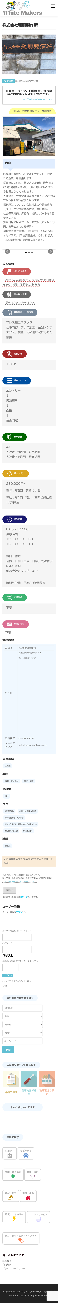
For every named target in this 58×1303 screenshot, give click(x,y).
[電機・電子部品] (13, 1176)
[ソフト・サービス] (38, 1219)
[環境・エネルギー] (14, 1219)
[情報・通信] (32, 1176)
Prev (7, 251)
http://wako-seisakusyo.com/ (37, 99)
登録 (4, 986)
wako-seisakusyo (26, 859)
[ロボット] (9, 1155)
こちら (19, 912)
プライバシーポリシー (13, 1268)
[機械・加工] (10, 1197)
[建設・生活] (28, 1197)
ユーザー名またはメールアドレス (16, 931)
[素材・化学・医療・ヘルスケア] (20, 1240)
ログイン (24, 897)
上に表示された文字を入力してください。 (20, 961)
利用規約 (6, 1264)
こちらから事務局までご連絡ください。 (19, 881)
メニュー (53, 6)
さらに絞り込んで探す (22, 1107)
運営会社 (6, 1260)
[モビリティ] (26, 1155)
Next (50, 251)
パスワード (7, 943)
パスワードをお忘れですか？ (17, 980)
